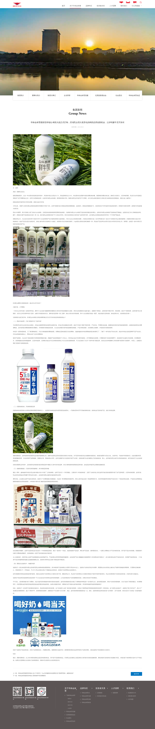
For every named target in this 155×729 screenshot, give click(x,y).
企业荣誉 (67, 95)
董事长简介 (36, 95)
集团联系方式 (132, 692)
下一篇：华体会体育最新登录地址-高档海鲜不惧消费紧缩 (29, 675)
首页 (63, 6)
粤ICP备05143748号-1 (29, 707)
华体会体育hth (86, 692)
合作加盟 (130, 699)
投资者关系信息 (101, 696)
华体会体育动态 (134, 95)
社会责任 (119, 95)
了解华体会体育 (70, 695)
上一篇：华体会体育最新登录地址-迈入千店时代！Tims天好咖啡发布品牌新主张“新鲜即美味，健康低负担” (43, 673)
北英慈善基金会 (100, 95)
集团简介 (20, 95)
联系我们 (124, 6)
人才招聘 (112, 6)
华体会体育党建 (82, 95)
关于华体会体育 (75, 6)
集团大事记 (52, 95)
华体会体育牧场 (86, 702)
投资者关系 (101, 6)
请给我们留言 (132, 696)
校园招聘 (115, 692)
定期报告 (99, 692)
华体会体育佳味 (86, 699)
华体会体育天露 (86, 696)
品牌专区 (89, 6)
